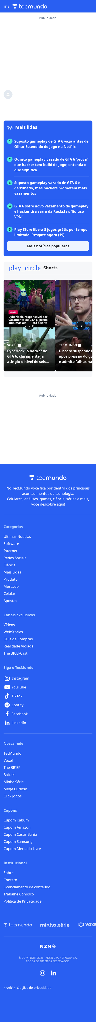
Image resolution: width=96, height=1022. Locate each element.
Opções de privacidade (27, 987)
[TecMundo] (18, 924)
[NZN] (48, 946)
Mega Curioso (15, 788)
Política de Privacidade (23, 901)
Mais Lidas (12, 572)
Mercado (11, 586)
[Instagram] (42, 973)
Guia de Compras (18, 639)
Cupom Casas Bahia (20, 834)
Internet (10, 550)
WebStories (13, 631)
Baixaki (9, 774)
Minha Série (14, 781)
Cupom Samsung (18, 841)
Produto (11, 579)
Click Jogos (13, 796)
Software (11, 543)
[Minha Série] (55, 924)
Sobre (9, 872)
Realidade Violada (18, 646)
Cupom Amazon (17, 827)
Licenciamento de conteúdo (27, 887)
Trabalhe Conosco (19, 894)
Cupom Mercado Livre (22, 848)
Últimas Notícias (17, 536)
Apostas (10, 600)
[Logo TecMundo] (30, 6)
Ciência (10, 565)
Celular (9, 593)
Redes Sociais (15, 557)
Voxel (8, 760)
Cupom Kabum (16, 820)
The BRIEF (12, 767)
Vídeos (9, 624)
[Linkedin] (53, 973)
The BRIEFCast (15, 653)
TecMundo (12, 753)
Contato (10, 879)
